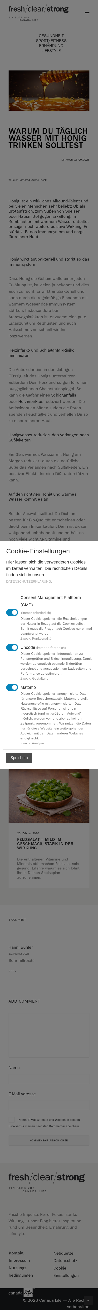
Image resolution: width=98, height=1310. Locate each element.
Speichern (19, 758)
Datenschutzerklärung (28, 581)
